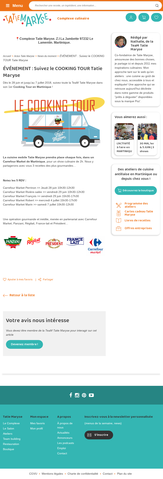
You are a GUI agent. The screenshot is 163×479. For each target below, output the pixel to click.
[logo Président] (54, 243)
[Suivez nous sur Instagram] (77, 395)
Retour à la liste (22, 295)
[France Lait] (75, 241)
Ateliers (7, 433)
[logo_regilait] (33, 240)
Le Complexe (11, 423)
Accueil (7, 56)
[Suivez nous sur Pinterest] (84, 395)
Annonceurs (64, 437)
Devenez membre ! (24, 344)
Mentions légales (52, 473)
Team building (11, 438)
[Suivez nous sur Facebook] (70, 395)
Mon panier (142, 17)
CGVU (33, 473)
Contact (62, 453)
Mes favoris (155, 17)
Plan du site (124, 473)
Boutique (8, 449)
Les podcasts (65, 443)
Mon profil (36, 428)
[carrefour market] (95, 246)
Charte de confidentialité (83, 473)
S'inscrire (101, 434)
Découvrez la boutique (138, 190)
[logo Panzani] (13, 242)
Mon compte (130, 17)
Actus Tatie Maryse (24, 56)
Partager (48, 280)
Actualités (63, 432)
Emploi (61, 448)
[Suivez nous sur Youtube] (91, 395)
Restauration (11, 444)
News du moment (47, 56)
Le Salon (8, 428)
